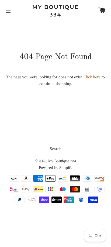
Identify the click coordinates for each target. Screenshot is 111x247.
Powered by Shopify (55, 167)
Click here (92, 77)
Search (55, 148)
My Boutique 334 (55, 11)
